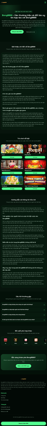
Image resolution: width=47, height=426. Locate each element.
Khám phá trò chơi (30, 32)
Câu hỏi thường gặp (5, 409)
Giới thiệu (3, 397)
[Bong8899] (4, 2)
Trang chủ (3, 395)
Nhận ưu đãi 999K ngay (23, 365)
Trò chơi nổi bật (4, 400)
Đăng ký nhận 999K (17, 32)
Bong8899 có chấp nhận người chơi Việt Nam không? (15, 309)
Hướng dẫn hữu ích (5, 407)
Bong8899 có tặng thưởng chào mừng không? (13, 314)
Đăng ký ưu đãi (4, 411)
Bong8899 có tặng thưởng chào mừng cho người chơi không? (17, 304)
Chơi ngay (12, 157)
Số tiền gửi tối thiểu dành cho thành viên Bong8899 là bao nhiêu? (18, 319)
